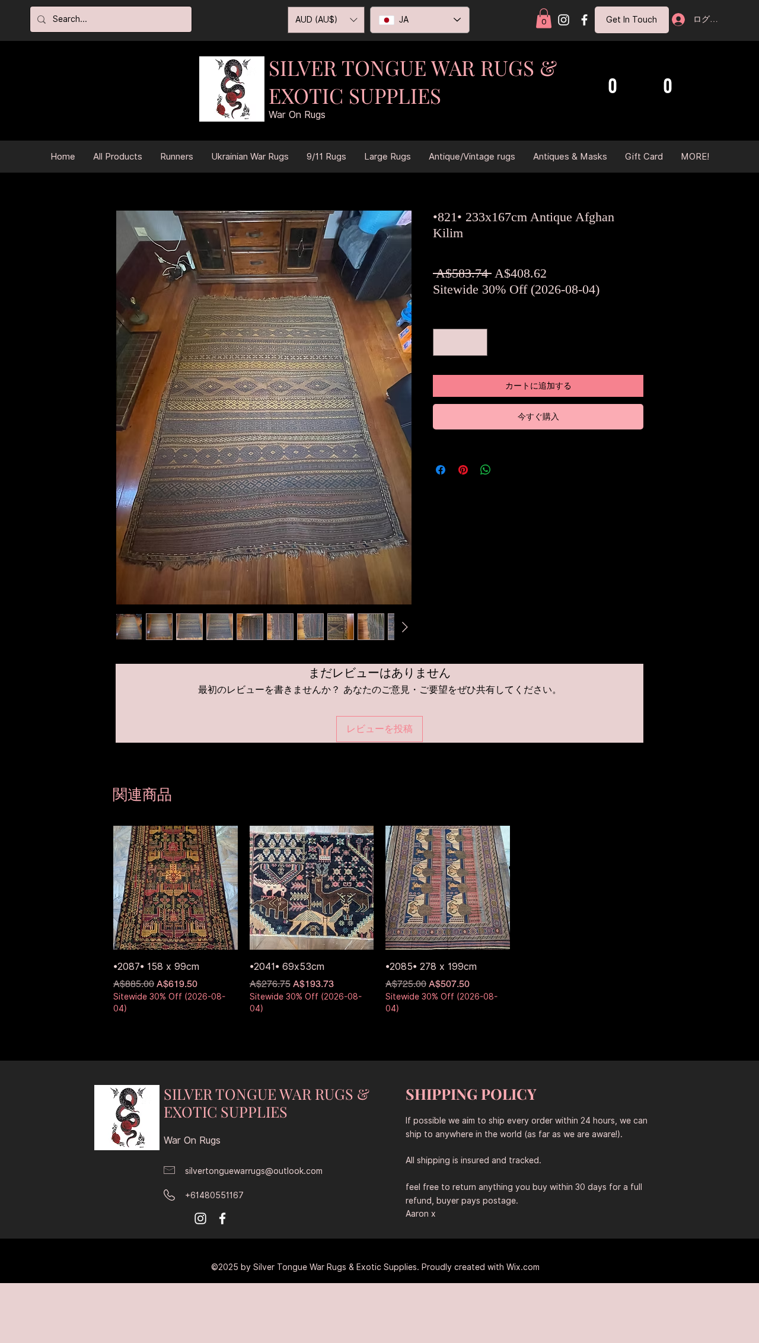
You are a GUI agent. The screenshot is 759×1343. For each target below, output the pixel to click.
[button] (543, 18)
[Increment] (475, 342)
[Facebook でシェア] (440, 470)
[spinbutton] (460, 342)
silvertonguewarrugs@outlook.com (254, 1171)
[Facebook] (584, 19)
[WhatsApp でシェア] (486, 470)
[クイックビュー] (175, 888)
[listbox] (326, 20)
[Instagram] (563, 19)
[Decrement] (445, 342)
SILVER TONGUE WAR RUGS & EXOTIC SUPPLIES (413, 81)
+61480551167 (214, 1195)
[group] (379, 921)
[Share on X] (508, 470)
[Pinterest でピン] (463, 470)
